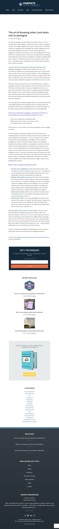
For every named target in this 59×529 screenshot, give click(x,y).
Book (29, 465)
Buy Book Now (29, 374)
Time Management (29, 413)
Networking (30, 401)
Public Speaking (29, 479)
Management (18, 237)
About (29, 469)
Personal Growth (29, 409)
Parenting (24, 237)
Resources (29, 472)
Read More (29, 510)
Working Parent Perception (29, 421)
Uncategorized (16, 239)
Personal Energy (40, 237)
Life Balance (29, 397)
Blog (29, 483)
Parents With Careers (29, 4)
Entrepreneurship (29, 393)
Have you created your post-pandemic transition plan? (29, 293)
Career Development (29, 391)
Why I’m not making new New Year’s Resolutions (29, 312)
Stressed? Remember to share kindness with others (29, 331)
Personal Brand (31, 237)
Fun (29, 395)
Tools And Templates (29, 415)
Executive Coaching (29, 476)
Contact (29, 486)
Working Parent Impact (29, 419)
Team (29, 411)
